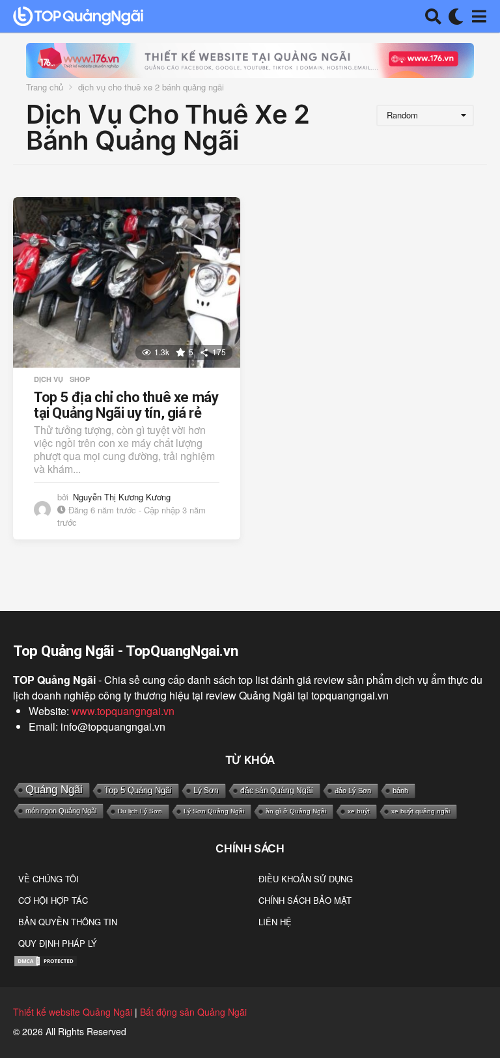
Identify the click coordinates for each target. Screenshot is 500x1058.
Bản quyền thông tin (67, 922)
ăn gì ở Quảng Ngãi (296, 811)
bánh (400, 790)
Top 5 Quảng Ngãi (138, 790)
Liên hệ (275, 922)
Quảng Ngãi (54, 789)
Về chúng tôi (48, 879)
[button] (433, 16)
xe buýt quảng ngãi (420, 811)
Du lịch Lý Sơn (140, 811)
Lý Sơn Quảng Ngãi (214, 811)
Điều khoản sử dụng (305, 879)
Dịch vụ (48, 379)
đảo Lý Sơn (353, 790)
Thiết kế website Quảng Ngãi (72, 1011)
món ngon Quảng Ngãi (60, 811)
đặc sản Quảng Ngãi (276, 790)
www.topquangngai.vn (123, 710)
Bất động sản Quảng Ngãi (193, 1011)
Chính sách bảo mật (305, 900)
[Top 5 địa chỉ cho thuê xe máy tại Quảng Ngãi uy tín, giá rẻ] (126, 282)
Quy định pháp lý (57, 943)
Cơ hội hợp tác (53, 900)
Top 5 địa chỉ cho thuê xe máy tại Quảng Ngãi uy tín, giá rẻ (126, 405)
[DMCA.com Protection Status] (45, 959)
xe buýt (359, 811)
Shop (80, 379)
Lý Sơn (206, 790)
